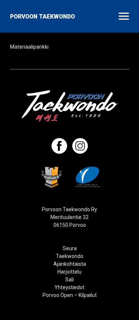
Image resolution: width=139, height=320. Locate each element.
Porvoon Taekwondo (42, 16)
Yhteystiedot (69, 287)
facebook (59, 146)
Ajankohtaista (69, 264)
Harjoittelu (69, 272)
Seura (70, 248)
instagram (80, 146)
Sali (69, 280)
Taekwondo (69, 256)
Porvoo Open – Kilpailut (70, 295)
